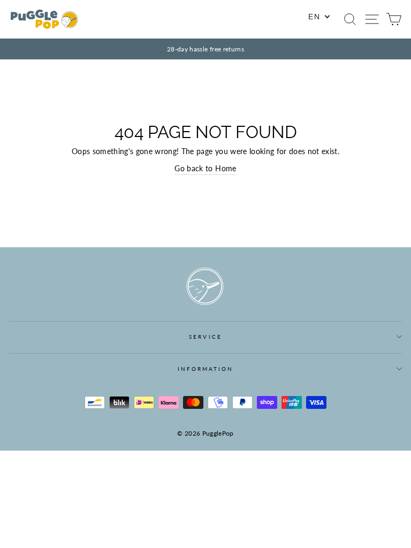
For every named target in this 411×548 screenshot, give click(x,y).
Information (206, 369)
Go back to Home (205, 168)
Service (205, 336)
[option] (205, 49)
